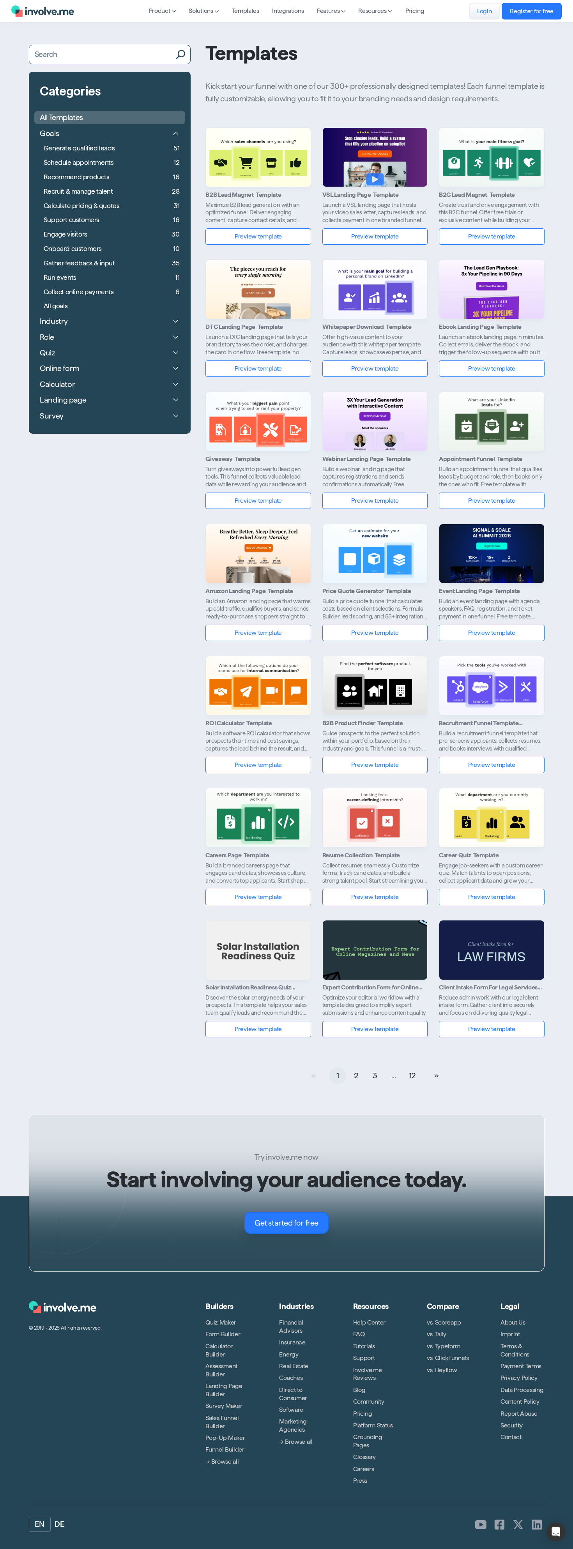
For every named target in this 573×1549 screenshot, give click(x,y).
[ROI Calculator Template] (258, 685)
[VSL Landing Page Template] (375, 157)
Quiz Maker (220, 1322)
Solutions (201, 10)
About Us (512, 1322)
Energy (288, 1354)
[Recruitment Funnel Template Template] (491, 685)
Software (291, 1409)
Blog (359, 1390)
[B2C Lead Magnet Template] (491, 157)
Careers (363, 1469)
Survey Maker (223, 1405)
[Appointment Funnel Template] (491, 421)
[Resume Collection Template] (375, 817)
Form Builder (222, 1334)
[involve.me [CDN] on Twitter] (518, 1524)
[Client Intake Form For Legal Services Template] (491, 949)
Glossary (364, 1457)
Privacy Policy (519, 1377)
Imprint (510, 1334)
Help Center (369, 1322)
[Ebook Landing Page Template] (491, 289)
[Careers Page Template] (258, 817)
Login (484, 11)
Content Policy (519, 1401)
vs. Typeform (443, 1346)
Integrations (288, 10)
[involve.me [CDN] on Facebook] (499, 1524)
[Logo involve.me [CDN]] (42, 11)
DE (60, 1524)
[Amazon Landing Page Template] (258, 553)
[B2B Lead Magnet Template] (258, 157)
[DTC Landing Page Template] (258, 289)
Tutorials (364, 1346)
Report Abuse (518, 1413)
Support (364, 1358)
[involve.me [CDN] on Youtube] (480, 1524)
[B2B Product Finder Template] (375, 685)
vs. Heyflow (442, 1370)
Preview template (258, 236)
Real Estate (293, 1366)
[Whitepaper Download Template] (375, 289)
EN (40, 1524)
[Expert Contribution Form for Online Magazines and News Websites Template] (375, 949)
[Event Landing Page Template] (491, 553)
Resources (372, 10)
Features (328, 10)
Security (511, 1425)
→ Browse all (222, 1461)
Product (159, 10)
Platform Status (373, 1425)
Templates (245, 10)
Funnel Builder (224, 1449)
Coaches (290, 1377)
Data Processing (521, 1390)
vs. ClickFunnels (448, 1358)
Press (360, 1480)
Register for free (532, 11)
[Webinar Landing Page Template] (375, 421)
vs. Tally (436, 1334)
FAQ (359, 1334)
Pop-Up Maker (225, 1437)
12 (412, 1075)
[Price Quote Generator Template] (375, 553)
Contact (511, 1437)
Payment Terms (520, 1366)
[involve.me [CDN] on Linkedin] (536, 1524)
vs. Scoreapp (444, 1322)
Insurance (292, 1342)
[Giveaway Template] (258, 421)
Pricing (414, 10)
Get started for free (286, 1223)
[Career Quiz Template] (491, 817)
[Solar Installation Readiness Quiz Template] (258, 949)
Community (368, 1401)
